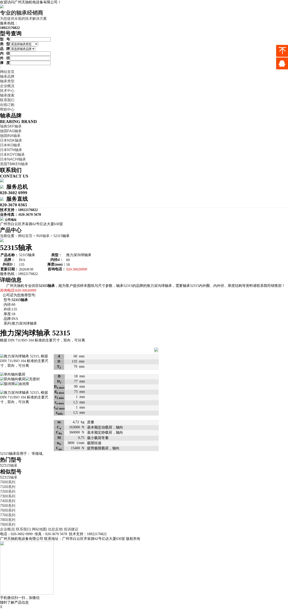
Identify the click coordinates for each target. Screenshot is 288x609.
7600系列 (7, 510)
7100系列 (7, 487)
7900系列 (7, 524)
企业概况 (7, 86)
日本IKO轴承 (10, 145)
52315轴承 (8, 465)
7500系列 (7, 506)
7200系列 (7, 491)
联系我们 (7, 100)
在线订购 (7, 105)
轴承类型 (7, 81)
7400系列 (7, 501)
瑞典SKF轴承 (11, 126)
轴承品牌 (7, 76)
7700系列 (7, 515)
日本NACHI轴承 (13, 159)
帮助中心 (7, 109)
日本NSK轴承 (11, 140)
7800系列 (7, 520)
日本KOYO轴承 (12, 154)
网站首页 (7, 72)
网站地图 (39, 529)
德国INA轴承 (10, 136)
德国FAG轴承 (11, 131)
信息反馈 (55, 529)
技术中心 (7, 90)
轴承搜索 (7, 95)
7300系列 (7, 496)
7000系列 (7, 482)
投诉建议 (71, 529)
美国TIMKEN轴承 (14, 164)
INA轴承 (43, 236)
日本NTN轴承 (11, 150)
